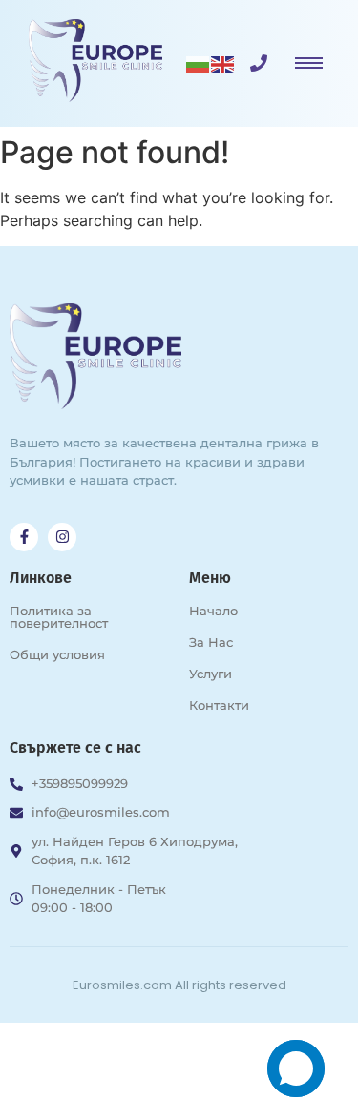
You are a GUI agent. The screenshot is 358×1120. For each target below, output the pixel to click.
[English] (223, 63)
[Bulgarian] (198, 63)
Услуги (210, 673)
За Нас (211, 642)
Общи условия (57, 654)
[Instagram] (62, 537)
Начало (213, 610)
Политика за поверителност (59, 617)
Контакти (219, 705)
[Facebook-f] (24, 537)
